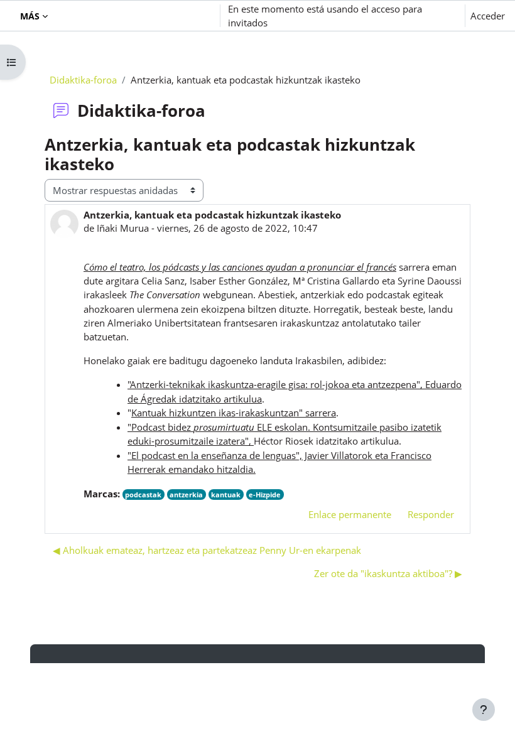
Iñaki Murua (123, 228)
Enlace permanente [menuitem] (349, 514)
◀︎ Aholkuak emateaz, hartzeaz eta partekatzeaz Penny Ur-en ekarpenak (207, 550)
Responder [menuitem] (431, 514)
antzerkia (186, 494)
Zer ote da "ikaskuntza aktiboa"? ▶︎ (388, 573)
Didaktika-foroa (83, 79)
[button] (140, 16)
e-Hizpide (265, 494)
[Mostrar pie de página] (483, 709)
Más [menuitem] (30, 16)
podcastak (143, 494)
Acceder (487, 15)
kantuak (226, 494)
